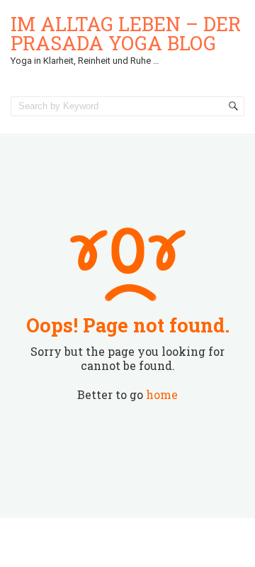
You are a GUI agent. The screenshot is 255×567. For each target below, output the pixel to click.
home (162, 394)
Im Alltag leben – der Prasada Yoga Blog (126, 33)
